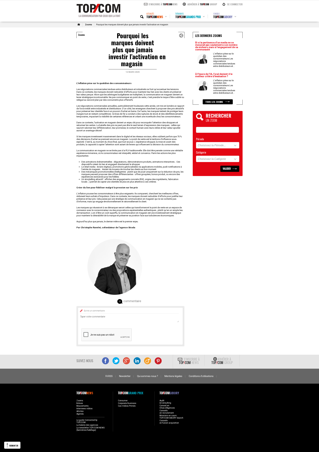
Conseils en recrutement (167, 411)
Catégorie (201, 152)
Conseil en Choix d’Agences (167, 406)
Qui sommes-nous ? (147, 376)
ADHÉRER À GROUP (202, 4)
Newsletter (125, 376)
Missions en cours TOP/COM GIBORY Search (171, 416)
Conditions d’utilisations (201, 376)
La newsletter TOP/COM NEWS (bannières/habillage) (90, 429)
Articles (80, 411)
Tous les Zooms (214, 101)
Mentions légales (173, 376)
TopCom (154, 15)
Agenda (80, 414)
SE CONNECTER (235, 4)
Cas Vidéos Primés (127, 406)
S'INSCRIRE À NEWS (163, 4)
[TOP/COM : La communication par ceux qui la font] (98, 16)
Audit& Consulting (165, 401)
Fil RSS (109, 376)
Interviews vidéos (84, 408)
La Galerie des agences (87, 425)
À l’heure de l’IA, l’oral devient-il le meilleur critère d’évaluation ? (213, 75)
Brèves (79, 403)
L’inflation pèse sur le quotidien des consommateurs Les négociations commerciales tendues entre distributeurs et (224, 59)
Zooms (88, 24)
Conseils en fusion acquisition (169, 421)
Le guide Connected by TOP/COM (86, 421)
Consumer (123, 400)
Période (200, 139)
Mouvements (82, 406)
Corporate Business (127, 403)
